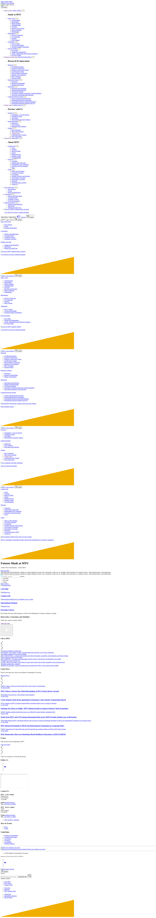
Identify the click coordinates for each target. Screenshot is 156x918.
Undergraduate (16, 20)
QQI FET (14, 27)
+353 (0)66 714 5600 (9, 817)
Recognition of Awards (18, 179)
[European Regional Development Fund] (23, 849)
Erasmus (14, 38)
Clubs (13, 148)
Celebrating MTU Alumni (19, 135)
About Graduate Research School (21, 98)
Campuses (14, 161)
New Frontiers (16, 125)
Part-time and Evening (18, 28)
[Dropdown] (23, 11)
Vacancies (14, 181)
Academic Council (13, 199)
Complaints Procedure (10, 837)
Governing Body (13, 197)
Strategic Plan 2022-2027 (19, 163)
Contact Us (15, 184)
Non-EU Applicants (17, 35)
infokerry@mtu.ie (10, 815)
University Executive (18, 173)
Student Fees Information (19, 52)
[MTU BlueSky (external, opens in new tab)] (5, 767)
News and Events (17, 136)
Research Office (16, 78)
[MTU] (78, 3)
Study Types (11, 18)
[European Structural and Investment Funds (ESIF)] (10, 847)
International (11, 33)
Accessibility (8, 842)
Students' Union (16, 156)
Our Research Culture (18, 71)
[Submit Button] (30, 876)
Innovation (11, 86)
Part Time (5, 580)
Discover (10, 159)
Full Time (5, 578)
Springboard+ (15, 31)
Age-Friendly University (19, 178)
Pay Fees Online (16, 55)
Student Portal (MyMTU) (15, 204)
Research (10, 65)
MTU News (7, 883)
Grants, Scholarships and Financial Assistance (25, 53)
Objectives (15, 81)
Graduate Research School (15, 96)
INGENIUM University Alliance (21, 119)
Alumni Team (15, 133)
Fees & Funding (12, 48)
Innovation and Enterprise (19, 88)
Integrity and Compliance (19, 75)
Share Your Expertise (18, 131)
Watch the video (5, 623)
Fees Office (15, 50)
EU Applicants (16, 37)
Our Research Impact (18, 67)
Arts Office (15, 118)
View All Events (5, 744)
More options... (5, 583)
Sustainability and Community (20, 164)
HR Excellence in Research (19, 73)
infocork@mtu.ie (10, 802)
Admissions (11, 42)
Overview (11, 113)
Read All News (5, 675)
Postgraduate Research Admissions (21, 100)
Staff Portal (11, 206)
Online (5, 582)
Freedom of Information (11, 835)
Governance (15, 174)
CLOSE (19, 220)
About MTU (8, 138)
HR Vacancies (8, 897)
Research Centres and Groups (20, 70)
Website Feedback (9, 843)
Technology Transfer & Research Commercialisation (26, 93)
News (13, 168)
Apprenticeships (16, 25)
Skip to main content (6, 1)
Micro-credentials (16, 30)
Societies (14, 149)
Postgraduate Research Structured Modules (24, 102)
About (10, 169)
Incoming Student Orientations (20, 47)
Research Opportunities (18, 83)
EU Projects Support (17, 91)
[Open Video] (7, 630)
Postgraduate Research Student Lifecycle (23, 103)
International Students (10, 896)
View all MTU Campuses (11, 820)
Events (10, 191)
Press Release (12, 189)
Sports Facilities (16, 151)
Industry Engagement (18, 85)
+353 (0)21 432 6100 (9, 804)
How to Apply (16, 43)
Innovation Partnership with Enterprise (22, 95)
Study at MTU (8, 10)
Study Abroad (16, 40)
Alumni (10, 128)
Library (14, 153)
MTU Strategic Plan (10, 891)
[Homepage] (7, 276)
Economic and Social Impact (20, 166)
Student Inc (15, 123)
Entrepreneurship (13, 121)
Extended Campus (17, 116)
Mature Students (16, 23)
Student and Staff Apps (14, 207)
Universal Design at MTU (19, 182)
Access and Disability (18, 45)
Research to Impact (13, 80)
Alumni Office (8, 885)
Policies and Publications (15, 196)
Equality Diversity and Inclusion (21, 176)
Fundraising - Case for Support (20, 115)
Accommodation (16, 157)
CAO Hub (7, 881)
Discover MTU (5, 570)
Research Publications (14, 192)
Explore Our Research (18, 68)
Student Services (16, 154)
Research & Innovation (11, 57)
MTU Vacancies (16, 76)
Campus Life (11, 146)
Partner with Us (9, 105)
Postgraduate (15, 22)
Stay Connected (16, 130)
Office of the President (18, 171)
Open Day (7, 888)
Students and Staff (9, 202)
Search (22, 576)
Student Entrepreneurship (19, 90)
